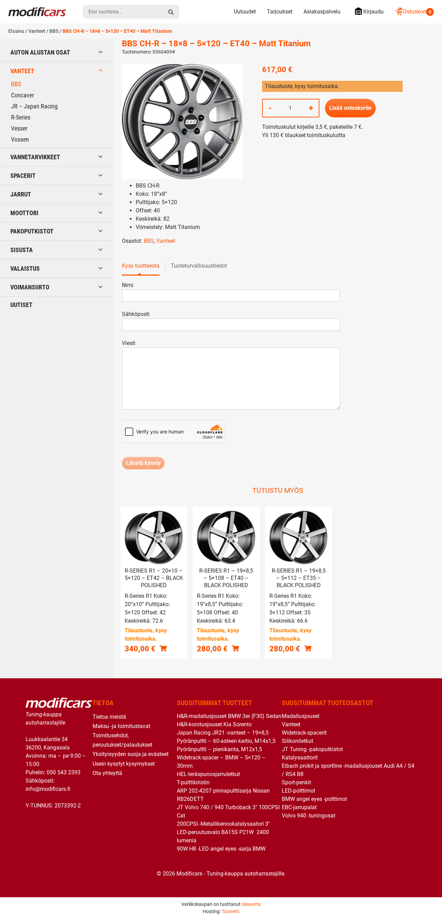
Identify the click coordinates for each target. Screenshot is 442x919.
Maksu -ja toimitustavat (121, 726)
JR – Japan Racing (34, 106)
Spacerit (23, 175)
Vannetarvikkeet (35, 157)
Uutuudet (245, 11)
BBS (53, 31)
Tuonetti (230, 911)
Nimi (127, 285)
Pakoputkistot (32, 231)
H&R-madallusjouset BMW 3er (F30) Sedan (229, 716)
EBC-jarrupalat (299, 807)
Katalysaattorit (300, 757)
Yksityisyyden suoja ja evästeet (131, 754)
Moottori (24, 213)
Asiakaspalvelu (322, 11)
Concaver (22, 95)
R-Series (20, 117)
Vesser (19, 128)
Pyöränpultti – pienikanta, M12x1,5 (219, 749)
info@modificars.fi (48, 789)
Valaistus (25, 268)
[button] (163, 648)
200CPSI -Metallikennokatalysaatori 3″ (223, 824)
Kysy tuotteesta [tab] (141, 265)
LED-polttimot (298, 790)
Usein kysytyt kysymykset (124, 763)
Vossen (20, 139)
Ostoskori (417, 11)
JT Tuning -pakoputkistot (312, 749)
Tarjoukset (279, 11)
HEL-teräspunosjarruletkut (208, 774)
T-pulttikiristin (193, 782)
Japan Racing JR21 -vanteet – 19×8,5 (223, 732)
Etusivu (16, 31)
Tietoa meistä (109, 717)
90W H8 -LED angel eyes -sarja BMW (221, 848)
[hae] (171, 12)
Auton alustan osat (40, 52)
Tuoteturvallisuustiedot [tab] (199, 265)
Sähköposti (136, 314)
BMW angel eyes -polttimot (314, 799)
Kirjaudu (373, 11)
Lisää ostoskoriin (350, 108)
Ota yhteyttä (107, 773)
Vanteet (36, 31)
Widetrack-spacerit (304, 732)
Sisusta (21, 249)
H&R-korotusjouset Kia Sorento (214, 724)
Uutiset (21, 304)
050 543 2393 (63, 772)
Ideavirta (251, 904)
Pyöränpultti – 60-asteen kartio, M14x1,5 (226, 741)
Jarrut (20, 194)
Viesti (128, 343)
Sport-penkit (296, 782)
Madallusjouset (300, 716)
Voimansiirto (29, 287)
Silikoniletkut (297, 741)
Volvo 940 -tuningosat (308, 815)
